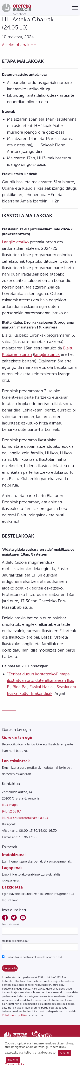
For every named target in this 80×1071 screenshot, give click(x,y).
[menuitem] (75, 8)
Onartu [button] (64, 1052)
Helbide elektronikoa (16, 940)
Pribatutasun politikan (15, 1015)
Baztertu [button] (13, 1059)
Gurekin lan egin (18, 737)
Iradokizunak (14, 854)
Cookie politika (14, 1064)
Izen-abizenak (10, 924)
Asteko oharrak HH (19, 44)
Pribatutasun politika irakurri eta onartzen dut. (34, 957)
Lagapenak (12, 867)
